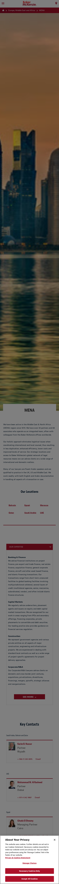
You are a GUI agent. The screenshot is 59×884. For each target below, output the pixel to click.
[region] (29, 859)
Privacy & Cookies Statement (17, 858)
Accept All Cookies (29, 879)
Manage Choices (30, 863)
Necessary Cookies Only (29, 871)
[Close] (55, 840)
